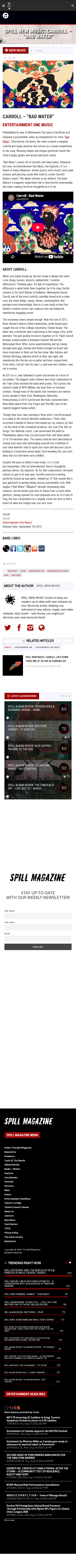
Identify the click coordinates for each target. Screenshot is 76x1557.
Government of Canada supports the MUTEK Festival (37, 1431)
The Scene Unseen (13, 1237)
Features (8, 1173)
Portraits (9, 1186)
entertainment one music (57, 570)
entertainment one (36, 570)
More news (9, 1520)
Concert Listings (12, 1203)
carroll (23, 570)
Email (7, 933)
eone (6, 575)
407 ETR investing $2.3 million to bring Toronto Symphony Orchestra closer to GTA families (33, 1419)
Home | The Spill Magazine (17, 1148)
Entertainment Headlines (17, 1199)
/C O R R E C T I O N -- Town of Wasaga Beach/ (37, 1495)
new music (16, 575)
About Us (9, 1211)
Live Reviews (10, 1177)
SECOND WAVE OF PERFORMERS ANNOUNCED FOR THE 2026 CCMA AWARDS (36, 1456)
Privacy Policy (11, 1233)
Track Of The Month (14, 1160)
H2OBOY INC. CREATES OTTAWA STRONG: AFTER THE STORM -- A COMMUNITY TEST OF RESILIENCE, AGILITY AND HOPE (37, 1471)
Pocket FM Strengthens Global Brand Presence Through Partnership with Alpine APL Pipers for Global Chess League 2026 (38, 1508)
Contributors (11, 1224)
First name (9, 911)
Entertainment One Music (28, 124)
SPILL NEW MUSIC (48, 585)
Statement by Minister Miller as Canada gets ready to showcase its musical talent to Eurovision (37, 1443)
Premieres (9, 1156)
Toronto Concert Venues (16, 1207)
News (7, 1190)
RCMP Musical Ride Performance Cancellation (33, 1484)
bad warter (12, 570)
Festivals (9, 1181)
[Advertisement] (38, 837)
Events (7, 1194)
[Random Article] (9, 57)
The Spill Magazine (31, 1249)
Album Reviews (12, 1165)
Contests (9, 1216)
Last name (9, 922)
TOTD (7, 1228)
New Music (11, 563)
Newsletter (10, 1152)
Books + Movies (12, 1169)
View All (64, 696)
